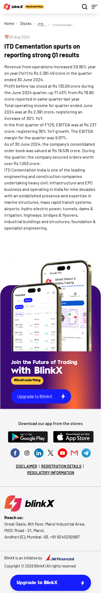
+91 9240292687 (65, 536)
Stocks (26, 23)
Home (9, 23)
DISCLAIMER (26, 466)
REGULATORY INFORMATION (50, 472)
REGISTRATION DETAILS (61, 466)
